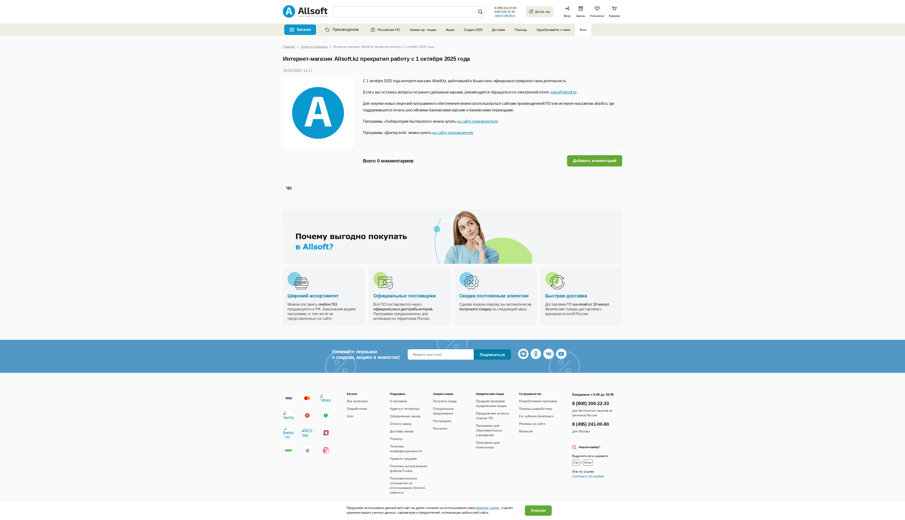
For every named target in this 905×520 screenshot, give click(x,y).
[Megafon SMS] (326, 415)
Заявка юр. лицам (423, 30)
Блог (583, 30)
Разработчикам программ (538, 401)
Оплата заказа (400, 424)
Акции (450, 30)
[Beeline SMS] (288, 432)
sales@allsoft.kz (564, 92)
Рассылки (440, 428)
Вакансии (526, 431)
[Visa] (288, 398)
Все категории (357, 401)
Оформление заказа (405, 416)
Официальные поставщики (404, 295)
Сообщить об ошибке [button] (588, 476)
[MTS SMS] (307, 433)
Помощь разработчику (535, 408)
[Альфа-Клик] (307, 415)
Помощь (520, 30)
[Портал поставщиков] (326, 433)
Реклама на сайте (532, 424)
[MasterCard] (307, 398)
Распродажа (442, 421)
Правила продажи (403, 458)
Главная (289, 47)
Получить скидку (445, 401)
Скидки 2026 (473, 30)
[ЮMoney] (325, 398)
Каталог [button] (304, 30)
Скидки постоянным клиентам (494, 295)
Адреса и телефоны (405, 408)
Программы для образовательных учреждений (489, 430)
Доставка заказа (401, 431)
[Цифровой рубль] (326, 450)
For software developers (536, 416)
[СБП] (307, 450)
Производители (346, 30)
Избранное (597, 16)
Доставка (498, 30)
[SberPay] (289, 415)
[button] (568, 11)
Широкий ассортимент (313, 295)
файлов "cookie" (488, 508)
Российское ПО (389, 30)
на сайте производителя (477, 121)
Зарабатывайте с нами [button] (553, 30)
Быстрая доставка (566, 295)
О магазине (398, 401)
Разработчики (357, 408)
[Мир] (288, 450)
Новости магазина (314, 47)
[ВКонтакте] (289, 188)
